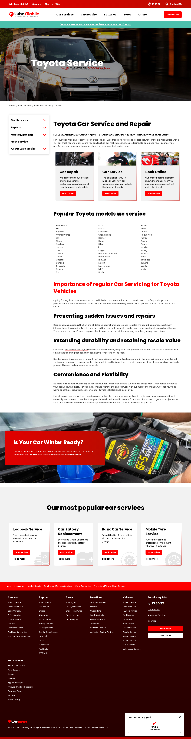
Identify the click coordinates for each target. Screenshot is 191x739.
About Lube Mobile (23, 148)
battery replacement (113, 328)
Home (12, 105)
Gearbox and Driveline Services (58, 586)
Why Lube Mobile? (18, 4)
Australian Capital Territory (102, 632)
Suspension (44, 644)
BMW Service (128, 623)
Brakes (42, 611)
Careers (36, 4)
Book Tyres (71, 602)
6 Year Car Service (82, 586)
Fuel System (44, 649)
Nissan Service (129, 636)
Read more (68, 193)
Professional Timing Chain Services (109, 586)
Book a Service (14, 602)
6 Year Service (14, 619)
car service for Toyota (83, 300)
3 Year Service (14, 615)
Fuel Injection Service (17, 632)
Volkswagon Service (132, 649)
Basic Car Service (16, 611)
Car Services (65, 14)
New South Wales (98, 602)
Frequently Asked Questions (20, 687)
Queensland (95, 611)
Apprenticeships (15, 682)
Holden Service (129, 602)
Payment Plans (15, 691)
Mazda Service (129, 627)
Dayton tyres (72, 619)
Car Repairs (89, 14)
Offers (142, 14)
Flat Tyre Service (73, 606)
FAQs (57, 4)
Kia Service (128, 619)
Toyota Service (129, 632)
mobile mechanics (119, 142)
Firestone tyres (72, 615)
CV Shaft (43, 653)
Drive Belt (43, 636)
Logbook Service (15, 606)
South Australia (97, 615)
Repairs (16, 127)
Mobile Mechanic (22, 135)
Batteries (110, 14)
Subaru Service (129, 640)
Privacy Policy (14, 699)
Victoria (93, 606)
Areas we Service (157, 615)
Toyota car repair (67, 146)
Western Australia (98, 619)
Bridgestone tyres (74, 611)
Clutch (42, 640)
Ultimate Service (15, 627)
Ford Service (128, 615)
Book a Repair (45, 602)
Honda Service (129, 606)
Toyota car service (164, 142)
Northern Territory (98, 627)
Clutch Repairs (34, 586)
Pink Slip (11, 623)
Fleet (47, 4)
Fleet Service (19, 141)
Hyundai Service (130, 611)
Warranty (12, 695)
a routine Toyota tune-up (84, 328)
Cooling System (46, 627)
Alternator (43, 615)
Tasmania (94, 623)
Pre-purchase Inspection (19, 636)
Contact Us (176, 4)
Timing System (46, 623)
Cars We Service (42, 105)
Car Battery (44, 606)
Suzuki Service (129, 644)
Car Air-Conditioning (48, 632)
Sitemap (152, 620)
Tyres (127, 14)
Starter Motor (45, 619)
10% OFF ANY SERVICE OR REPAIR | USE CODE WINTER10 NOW (95, 24)
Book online (153, 193)
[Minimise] (180, 717)
